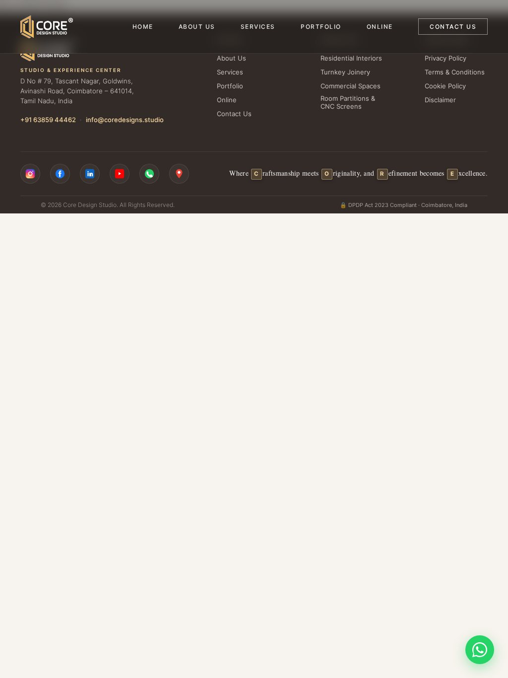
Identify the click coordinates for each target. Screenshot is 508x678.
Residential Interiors (351, 58)
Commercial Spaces (350, 86)
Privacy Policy (445, 58)
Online (380, 26)
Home (142, 26)
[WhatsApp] (149, 174)
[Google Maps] (179, 174)
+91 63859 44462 (48, 120)
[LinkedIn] (90, 174)
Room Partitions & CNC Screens (347, 102)
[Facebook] (60, 174)
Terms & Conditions (455, 72)
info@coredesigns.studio (125, 120)
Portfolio (321, 26)
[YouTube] (119, 174)
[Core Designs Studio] (46, 26)
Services (258, 26)
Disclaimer (440, 100)
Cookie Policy (445, 86)
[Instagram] (30, 174)
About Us (197, 26)
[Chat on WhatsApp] (479, 649)
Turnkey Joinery (345, 72)
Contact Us (453, 26)
